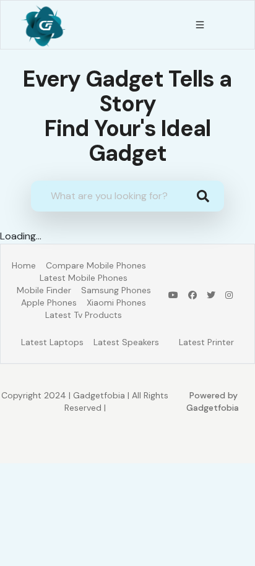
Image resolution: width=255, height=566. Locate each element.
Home (24, 265)
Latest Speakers (126, 342)
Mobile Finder (44, 290)
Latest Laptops (52, 342)
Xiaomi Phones (116, 302)
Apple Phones (49, 302)
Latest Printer (206, 342)
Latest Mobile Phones (83, 277)
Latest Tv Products (83, 314)
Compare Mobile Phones (96, 265)
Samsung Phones (116, 290)
